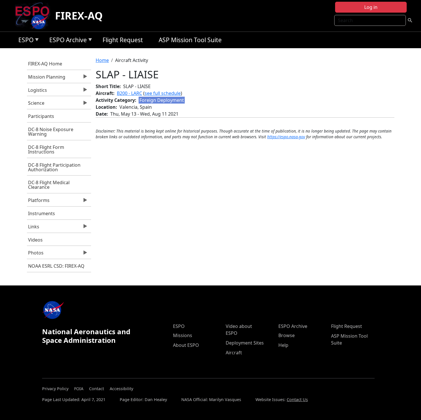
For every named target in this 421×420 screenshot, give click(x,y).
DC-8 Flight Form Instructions (46, 149)
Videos (35, 240)
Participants (41, 116)
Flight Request (123, 40)
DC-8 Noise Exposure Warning (50, 131)
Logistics (37, 91)
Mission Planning (46, 78)
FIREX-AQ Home (45, 64)
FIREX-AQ (79, 16)
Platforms (38, 201)
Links (33, 228)
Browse (286, 335)
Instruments (41, 213)
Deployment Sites (245, 343)
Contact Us (297, 399)
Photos (35, 254)
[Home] (34, 15)
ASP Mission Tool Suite (190, 40)
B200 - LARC (129, 93)
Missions (182, 335)
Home (102, 60)
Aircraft (234, 352)
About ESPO (186, 345)
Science (36, 104)
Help (283, 345)
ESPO (24, 41)
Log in (370, 7)
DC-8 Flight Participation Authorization (54, 167)
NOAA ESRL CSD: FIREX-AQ (56, 266)
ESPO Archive (66, 41)
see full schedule (163, 93)
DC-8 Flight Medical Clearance (49, 184)
